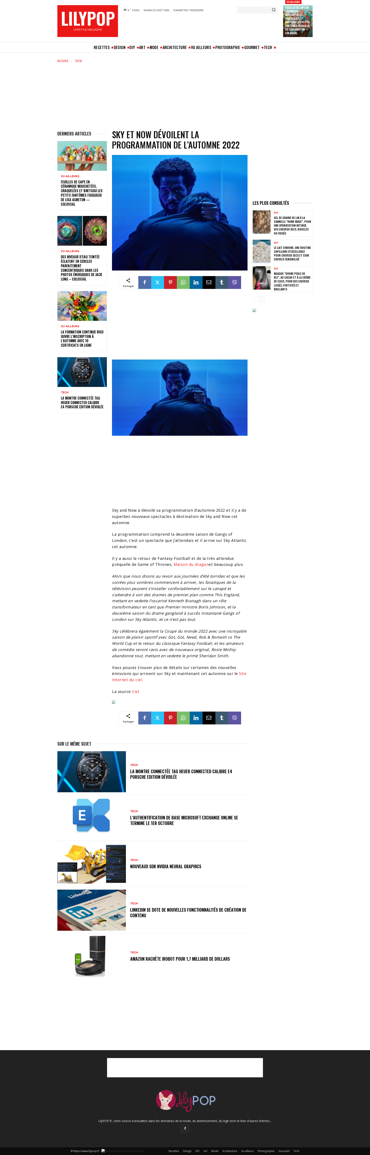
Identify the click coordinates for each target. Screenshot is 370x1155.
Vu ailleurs (293, 2)
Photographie (266, 1151)
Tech (78, 60)
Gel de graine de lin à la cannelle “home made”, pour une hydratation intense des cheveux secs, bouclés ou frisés (292, 225)
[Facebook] (144, 282)
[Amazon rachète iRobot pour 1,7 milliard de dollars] (91, 956)
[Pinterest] (170, 282)
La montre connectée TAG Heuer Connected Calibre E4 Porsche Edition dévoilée (82, 402)
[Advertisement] (200, 26)
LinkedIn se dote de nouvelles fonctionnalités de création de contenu (188, 913)
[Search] (274, 10)
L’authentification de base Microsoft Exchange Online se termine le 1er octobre (184, 820)
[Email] (209, 282)
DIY (276, 213)
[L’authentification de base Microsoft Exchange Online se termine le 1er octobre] (91, 817)
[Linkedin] (196, 282)
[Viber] (234, 282)
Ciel (135, 691)
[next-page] (262, 299)
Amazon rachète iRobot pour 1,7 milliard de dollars (180, 959)
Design (187, 1151)
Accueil (63, 60)
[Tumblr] (221, 282)
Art (205, 1151)
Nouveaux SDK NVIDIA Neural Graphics (165, 866)
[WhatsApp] (183, 282)
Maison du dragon (191, 564)
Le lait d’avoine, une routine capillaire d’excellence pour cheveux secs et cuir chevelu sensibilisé (292, 253)
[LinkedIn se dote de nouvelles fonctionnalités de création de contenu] (91, 910)
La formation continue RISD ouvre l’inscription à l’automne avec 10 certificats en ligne (82, 338)
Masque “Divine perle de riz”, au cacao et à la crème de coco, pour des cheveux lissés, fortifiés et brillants (292, 281)
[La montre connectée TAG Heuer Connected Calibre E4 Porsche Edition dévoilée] (82, 372)
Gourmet (284, 1151)
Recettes (174, 1151)
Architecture (229, 1151)
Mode (214, 1151)
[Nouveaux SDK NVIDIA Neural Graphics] (91, 863)
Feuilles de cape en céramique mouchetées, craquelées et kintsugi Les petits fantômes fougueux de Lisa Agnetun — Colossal (297, 20)
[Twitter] (157, 282)
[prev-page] (255, 299)
